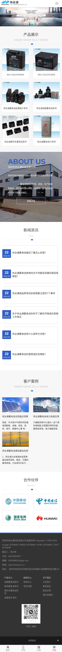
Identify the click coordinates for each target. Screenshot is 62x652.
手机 (23, 650)
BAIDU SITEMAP (27, 545)
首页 (8, 650)
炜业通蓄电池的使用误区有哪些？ (29, 354)
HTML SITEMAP (44, 545)
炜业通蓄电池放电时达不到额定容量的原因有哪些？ (35, 275)
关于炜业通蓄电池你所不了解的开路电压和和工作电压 (35, 315)
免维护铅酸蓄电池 (18, 180)
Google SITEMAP (10, 545)
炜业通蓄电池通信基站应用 (15, 451)
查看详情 (31, 201)
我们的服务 (48, 595)
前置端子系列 (10, 598)
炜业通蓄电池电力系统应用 (46, 416)
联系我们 (47, 586)
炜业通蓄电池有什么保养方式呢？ (29, 334)
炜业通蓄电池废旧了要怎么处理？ (29, 253)
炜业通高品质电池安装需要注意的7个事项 (33, 293)
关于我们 (47, 578)
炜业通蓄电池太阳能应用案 (15, 416)
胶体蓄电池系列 (11, 586)
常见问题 (28, 586)
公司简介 (47, 582)
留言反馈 (47, 590)
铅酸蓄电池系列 (11, 582)
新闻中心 (28, 578)
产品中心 (8, 578)
